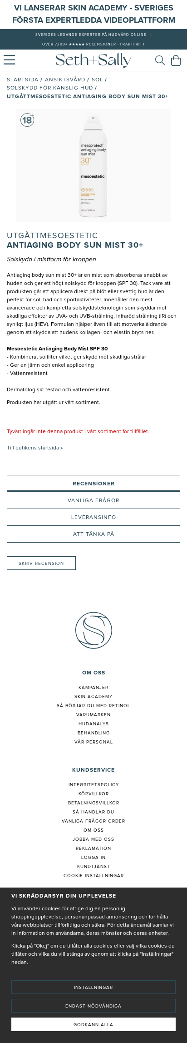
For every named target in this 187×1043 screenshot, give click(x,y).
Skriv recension (41, 563)
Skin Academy (93, 696)
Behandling (94, 733)
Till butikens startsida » (35, 448)
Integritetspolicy (94, 785)
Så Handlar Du (93, 812)
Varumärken (93, 715)
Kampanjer (93, 687)
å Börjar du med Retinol (95, 706)
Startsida (23, 80)
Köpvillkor (94, 794)
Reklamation (93, 848)
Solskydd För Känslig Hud (50, 88)
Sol (97, 80)
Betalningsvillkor (93, 803)
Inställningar (93, 987)
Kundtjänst (93, 866)
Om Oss (94, 830)
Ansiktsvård (65, 80)
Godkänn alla (93, 1025)
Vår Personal (93, 742)
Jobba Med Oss (93, 839)
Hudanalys (94, 724)
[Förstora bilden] (93, 165)
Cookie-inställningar (94, 875)
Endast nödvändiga (93, 1006)
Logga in (93, 857)
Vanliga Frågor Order (93, 821)
